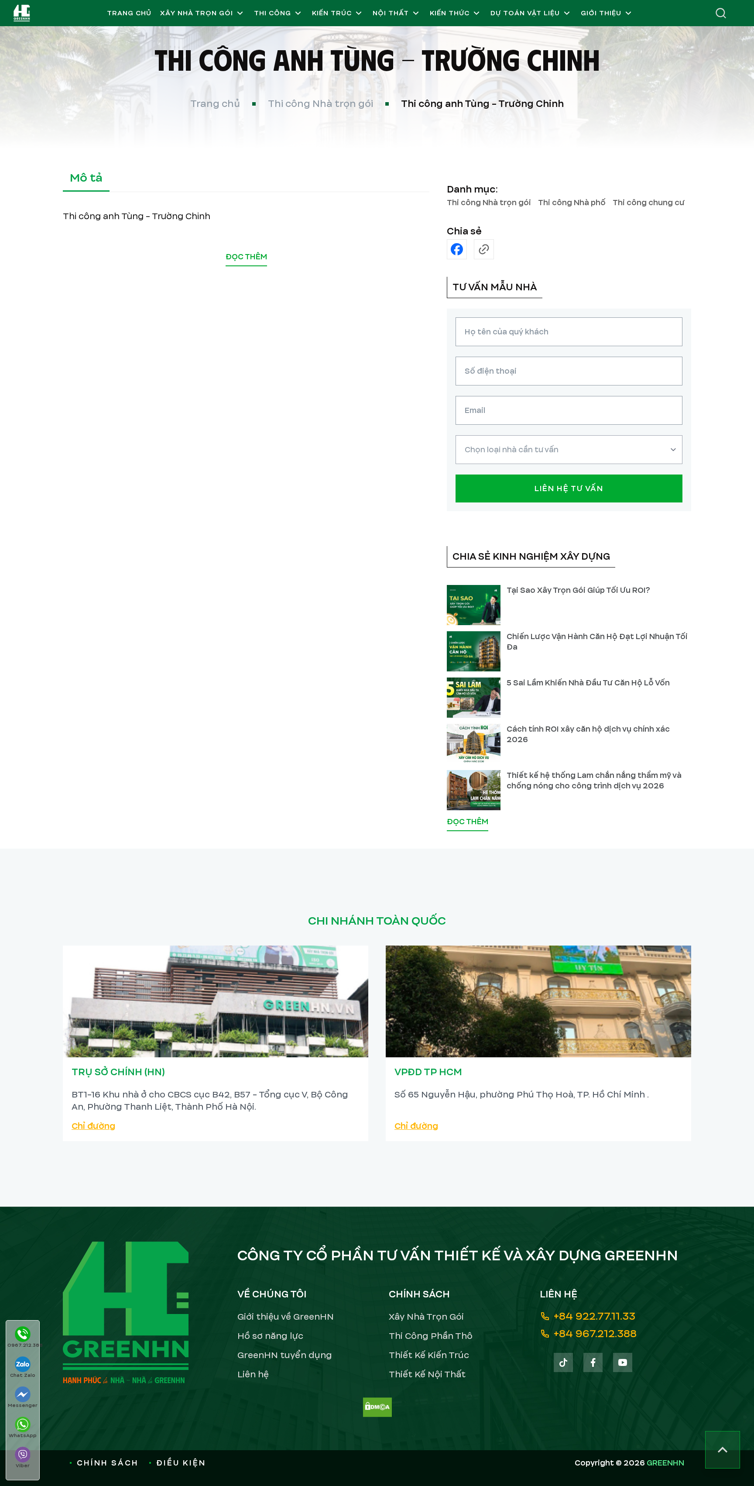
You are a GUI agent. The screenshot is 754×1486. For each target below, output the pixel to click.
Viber (23, 1465)
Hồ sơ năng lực (270, 1336)
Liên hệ (253, 1374)
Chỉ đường (93, 1126)
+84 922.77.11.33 (594, 1316)
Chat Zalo (22, 1375)
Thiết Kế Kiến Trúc (429, 1355)
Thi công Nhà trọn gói (320, 104)
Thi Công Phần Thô (431, 1336)
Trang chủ (129, 13)
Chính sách (108, 1463)
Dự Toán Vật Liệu (525, 13)
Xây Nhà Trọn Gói (196, 13)
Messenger (23, 1405)
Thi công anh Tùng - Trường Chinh (482, 104)
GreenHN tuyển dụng (284, 1355)
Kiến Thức (450, 13)
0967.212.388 (23, 1345)
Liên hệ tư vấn (569, 488)
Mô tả (86, 177)
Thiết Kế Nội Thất (427, 1374)
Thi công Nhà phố (572, 202)
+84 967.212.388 (595, 1333)
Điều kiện (181, 1463)
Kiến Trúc (332, 13)
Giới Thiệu (601, 13)
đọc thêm (467, 821)
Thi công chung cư (649, 202)
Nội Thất (391, 13)
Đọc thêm (246, 256)
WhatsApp (23, 1435)
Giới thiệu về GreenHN (285, 1317)
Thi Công (272, 13)
